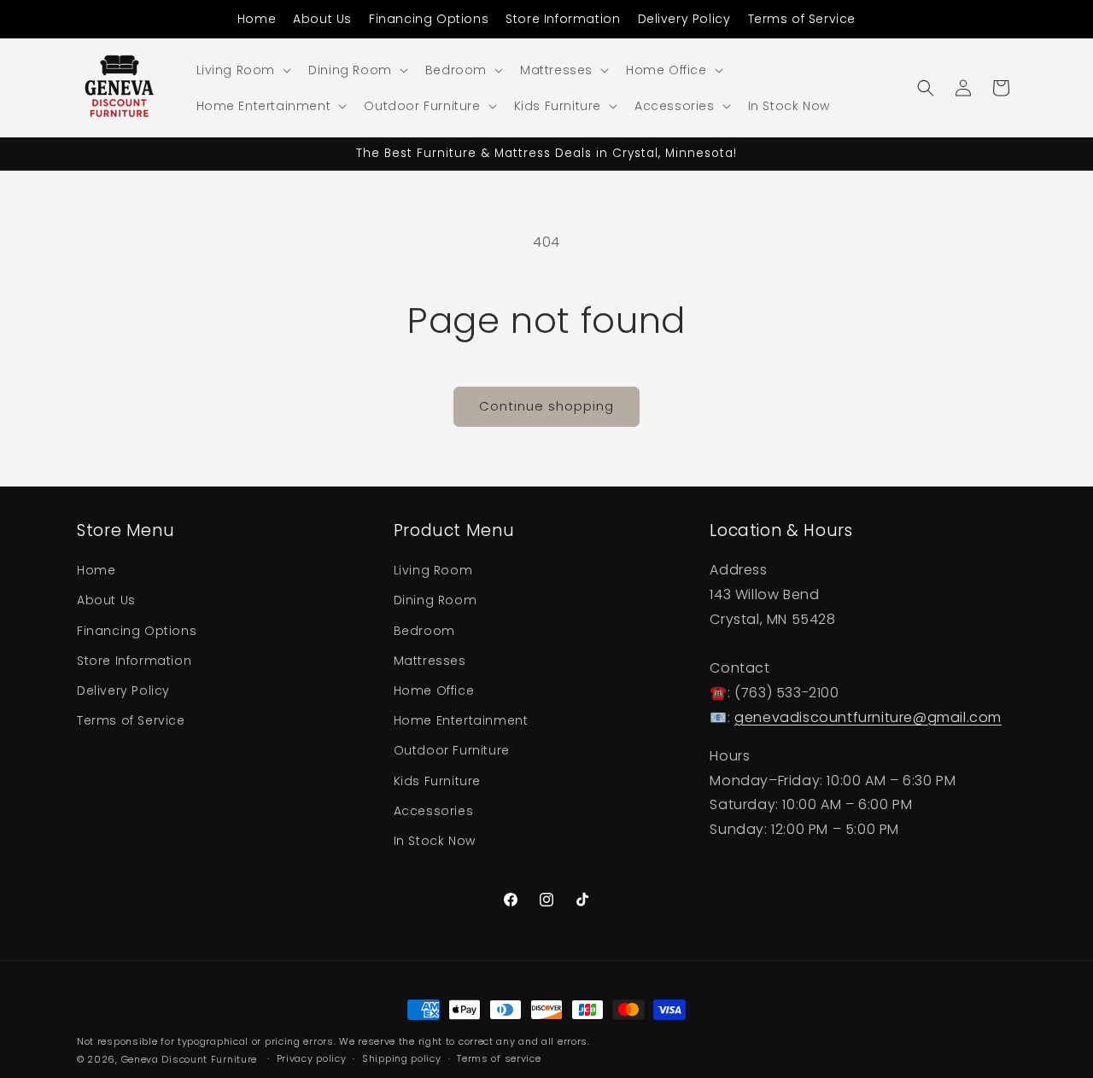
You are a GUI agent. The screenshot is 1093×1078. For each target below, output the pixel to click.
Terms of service (499, 1058)
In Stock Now (435, 840)
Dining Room (435, 600)
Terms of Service (802, 18)
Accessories (434, 810)
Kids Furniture (437, 781)
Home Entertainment (461, 720)
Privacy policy (312, 1058)
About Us (322, 18)
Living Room (433, 570)
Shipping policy (401, 1058)
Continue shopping (546, 406)
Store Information (563, 18)
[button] (242, 70)
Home (256, 18)
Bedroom (424, 630)
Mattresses (430, 660)
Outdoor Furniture (452, 750)
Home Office (434, 690)
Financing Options (428, 18)
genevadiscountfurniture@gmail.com (868, 717)
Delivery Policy (684, 18)
